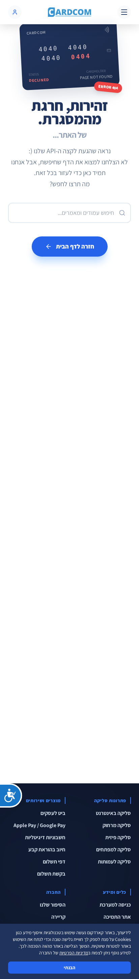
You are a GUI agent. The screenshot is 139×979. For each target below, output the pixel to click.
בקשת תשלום (51, 873)
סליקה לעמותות (114, 861)
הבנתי (69, 968)
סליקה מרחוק (117, 825)
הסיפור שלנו (52, 904)
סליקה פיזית (118, 837)
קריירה (58, 916)
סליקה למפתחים (113, 849)
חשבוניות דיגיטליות (45, 837)
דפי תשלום (54, 861)
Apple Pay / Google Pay (39, 825)
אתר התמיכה (117, 916)
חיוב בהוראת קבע (46, 849)
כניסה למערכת (115, 904)
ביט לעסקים (52, 813)
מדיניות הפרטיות (73, 953)
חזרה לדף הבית (75, 246)
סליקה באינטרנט (113, 813)
